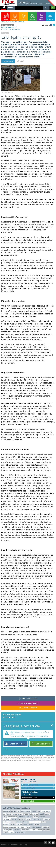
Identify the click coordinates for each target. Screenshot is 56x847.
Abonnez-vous (8, 61)
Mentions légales (17, 845)
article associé (29, 698)
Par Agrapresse (14, 29)
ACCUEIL (4, 22)
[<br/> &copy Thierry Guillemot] (20, 66)
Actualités (12, 22)
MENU (10, 7)
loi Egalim (5, 33)
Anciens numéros (28, 788)
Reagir (22, 61)
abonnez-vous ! (29, 708)
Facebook (51, 25)
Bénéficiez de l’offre (30, 794)
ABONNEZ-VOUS (28, 801)
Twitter (54, 25)
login (26, 845)
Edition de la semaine (30, 785)
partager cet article (29, 703)
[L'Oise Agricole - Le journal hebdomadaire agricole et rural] (27, 1)
